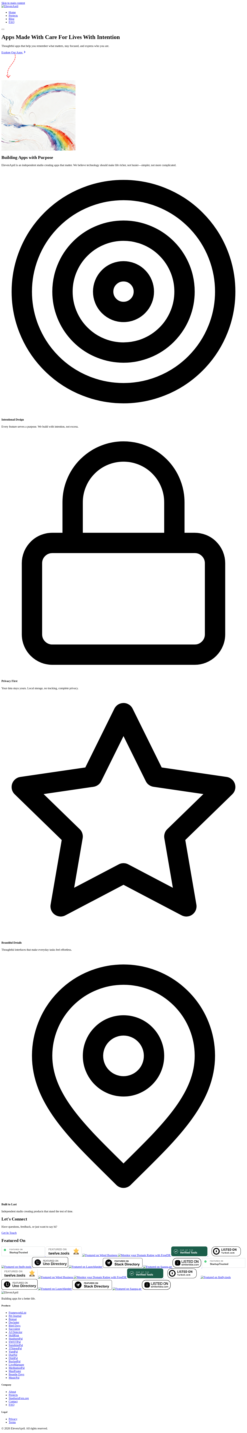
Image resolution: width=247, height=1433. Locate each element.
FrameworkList (17, 1312)
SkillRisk (14, 1335)
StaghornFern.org (19, 1398)
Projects (13, 15)
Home (12, 12)
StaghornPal (16, 1338)
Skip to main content (13, 3)
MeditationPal (17, 1367)
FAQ (11, 22)
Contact (13, 1401)
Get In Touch (9, 1232)
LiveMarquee (16, 1364)
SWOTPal (15, 1341)
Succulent (14, 1328)
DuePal (13, 1354)
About (12, 1391)
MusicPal (14, 1377)
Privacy (13, 1419)
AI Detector (15, 1332)
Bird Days (14, 1325)
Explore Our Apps (12, 52)
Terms (12, 1422)
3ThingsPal (15, 1348)
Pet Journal (15, 1315)
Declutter (14, 1322)
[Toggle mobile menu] (2, 29)
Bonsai (13, 1319)
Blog (11, 18)
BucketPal (14, 1361)
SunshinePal (16, 1345)
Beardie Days (16, 1374)
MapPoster (15, 1371)
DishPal (13, 1358)
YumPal (13, 1351)
